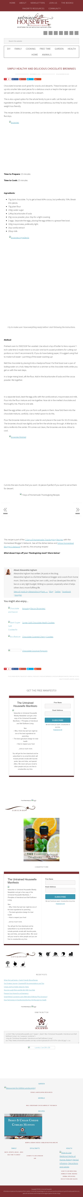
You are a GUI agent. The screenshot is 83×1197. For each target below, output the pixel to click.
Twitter (58, 591)
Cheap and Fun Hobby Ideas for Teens (16, 987)
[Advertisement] (29, 388)
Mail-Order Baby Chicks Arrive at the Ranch (41, 1105)
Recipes (18, 676)
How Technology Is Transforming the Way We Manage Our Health (25, 1000)
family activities (74, 676)
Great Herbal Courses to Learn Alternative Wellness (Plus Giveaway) (25, 997)
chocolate (36, 676)
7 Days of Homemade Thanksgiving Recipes (44, 539)
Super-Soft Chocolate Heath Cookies (38, 622)
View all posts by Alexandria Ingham (31, 591)
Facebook (66, 591)
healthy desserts (64, 679)
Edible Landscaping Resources (41, 1092)
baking (30, 676)
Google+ (18, 595)
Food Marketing (25, 800)
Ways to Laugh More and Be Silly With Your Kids (19, 990)
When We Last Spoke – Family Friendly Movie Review (21, 980)
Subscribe (57, 720)
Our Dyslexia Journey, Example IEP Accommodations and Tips (24, 983)
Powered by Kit (57, 730)
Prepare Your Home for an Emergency (16, 993)
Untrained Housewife (41, 20)
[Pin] (5, 79)
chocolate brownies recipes (60, 676)
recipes (72, 679)
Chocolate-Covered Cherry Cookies (37, 636)
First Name (58, 702)
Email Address (57, 710)
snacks (77, 679)
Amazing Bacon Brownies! (33, 608)
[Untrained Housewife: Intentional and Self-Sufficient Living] (41, 1030)
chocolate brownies (45, 676)
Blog (51, 591)
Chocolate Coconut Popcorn (34, 650)
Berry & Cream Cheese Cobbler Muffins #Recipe (41, 1142)
